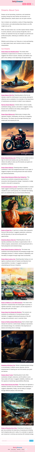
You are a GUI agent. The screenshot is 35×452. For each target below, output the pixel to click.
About (9, 449)
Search (31, 440)
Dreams (28, 3)
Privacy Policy (13, 449)
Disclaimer (18, 449)
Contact (23, 449)
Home (24, 3)
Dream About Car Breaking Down (10, 51)
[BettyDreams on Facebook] (26, 449)
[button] (32, 4)
